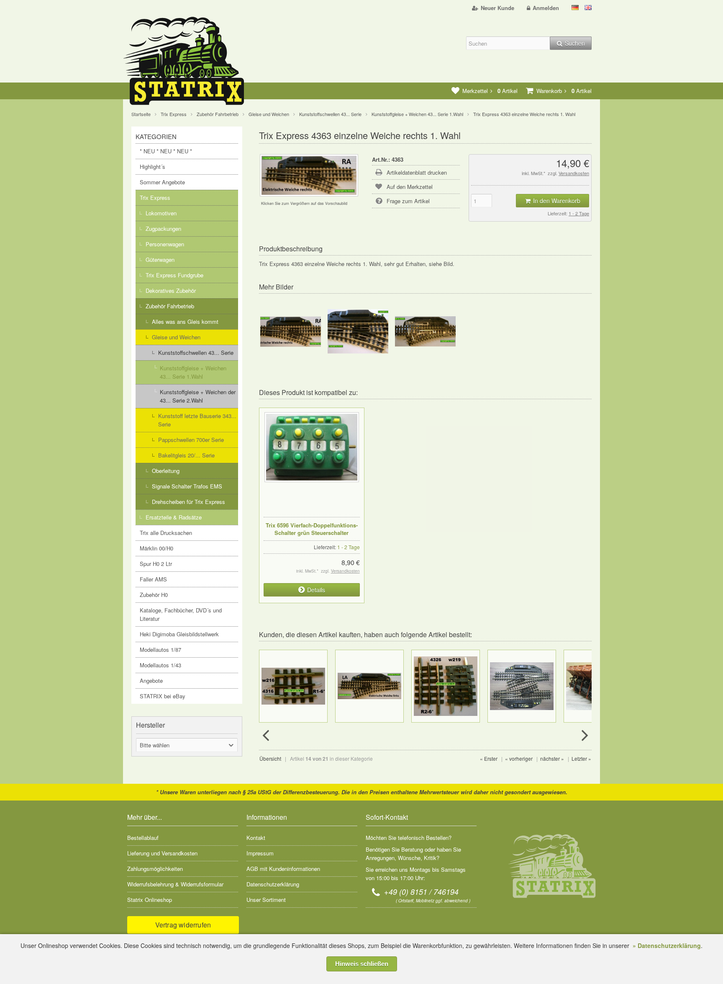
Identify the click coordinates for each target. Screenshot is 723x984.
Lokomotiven (161, 213)
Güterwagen (160, 259)
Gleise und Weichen (176, 337)
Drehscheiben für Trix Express (188, 502)
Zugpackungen (163, 228)
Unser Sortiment (266, 900)
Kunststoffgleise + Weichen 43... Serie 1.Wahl (193, 372)
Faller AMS (153, 579)
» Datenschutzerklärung (667, 945)
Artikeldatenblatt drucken (417, 172)
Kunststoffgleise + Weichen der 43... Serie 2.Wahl (198, 396)
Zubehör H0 (154, 595)
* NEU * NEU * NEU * (166, 151)
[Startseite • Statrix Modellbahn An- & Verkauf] (192, 62)
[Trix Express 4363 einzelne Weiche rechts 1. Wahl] (309, 192)
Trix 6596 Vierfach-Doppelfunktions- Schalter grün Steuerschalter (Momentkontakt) (312, 532)
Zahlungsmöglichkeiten (155, 869)
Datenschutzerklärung (272, 884)
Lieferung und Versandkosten (162, 853)
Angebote (151, 680)
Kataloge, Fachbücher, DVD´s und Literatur (181, 614)
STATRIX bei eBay (162, 696)
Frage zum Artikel (408, 201)
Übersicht (270, 758)
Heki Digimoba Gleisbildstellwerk (179, 634)
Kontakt (255, 838)
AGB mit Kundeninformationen (283, 869)
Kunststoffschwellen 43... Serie (195, 352)
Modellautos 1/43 (160, 665)
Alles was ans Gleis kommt (185, 321)
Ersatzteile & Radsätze (174, 517)
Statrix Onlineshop (149, 900)
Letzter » (581, 758)
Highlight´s (152, 166)
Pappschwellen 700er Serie (191, 440)
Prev (267, 736)
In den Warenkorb (552, 201)
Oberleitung (165, 471)
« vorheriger (519, 758)
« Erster (488, 758)
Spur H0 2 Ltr (156, 564)
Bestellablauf (143, 838)
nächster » (552, 758)
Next (584, 736)
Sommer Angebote (162, 182)
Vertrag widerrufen (183, 925)
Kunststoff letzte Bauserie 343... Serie (197, 420)
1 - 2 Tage (579, 213)
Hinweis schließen (361, 963)
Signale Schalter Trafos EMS (187, 486)
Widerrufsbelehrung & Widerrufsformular (175, 884)
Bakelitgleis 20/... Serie (186, 455)
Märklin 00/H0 (156, 548)
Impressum (260, 853)
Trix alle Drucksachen (166, 533)
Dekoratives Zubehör (171, 290)
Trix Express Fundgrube (174, 275)
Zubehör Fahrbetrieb (170, 306)
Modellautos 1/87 (160, 649)
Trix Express (155, 197)
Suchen (570, 43)
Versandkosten (574, 173)
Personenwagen (165, 244)
